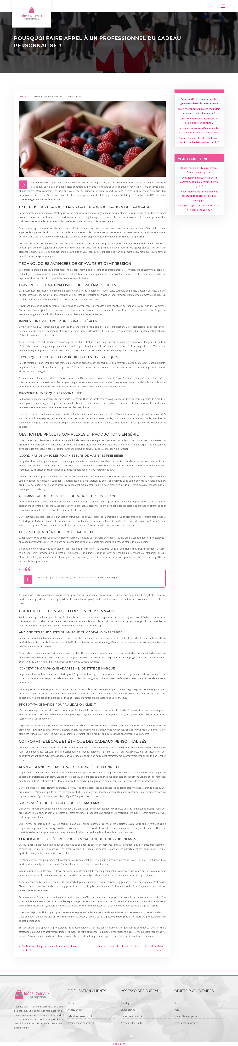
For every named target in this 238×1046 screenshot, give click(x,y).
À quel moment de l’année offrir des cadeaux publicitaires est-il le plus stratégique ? (199, 196)
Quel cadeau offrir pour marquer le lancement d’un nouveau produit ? (53, 948)
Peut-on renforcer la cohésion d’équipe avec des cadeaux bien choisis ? (130, 948)
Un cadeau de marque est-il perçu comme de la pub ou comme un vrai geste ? (199, 182)
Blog (24, 96)
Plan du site (119, 1043)
